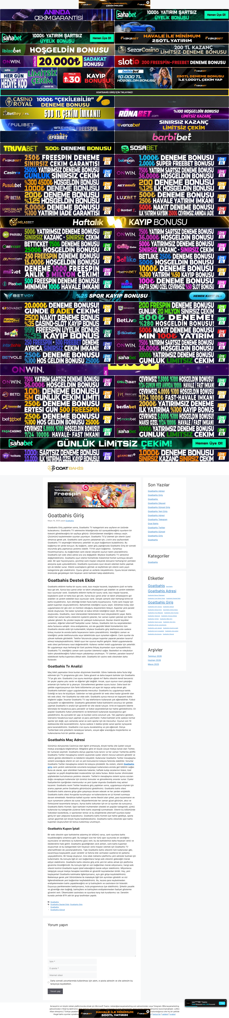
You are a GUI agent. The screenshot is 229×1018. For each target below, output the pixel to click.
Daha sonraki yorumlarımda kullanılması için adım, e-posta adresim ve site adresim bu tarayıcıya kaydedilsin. (91, 982)
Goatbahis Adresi (156, 491)
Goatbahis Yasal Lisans (155, 622)
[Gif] (114, 222)
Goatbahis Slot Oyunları (171, 613)
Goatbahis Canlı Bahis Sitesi (156, 598)
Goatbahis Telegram (157, 519)
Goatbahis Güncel (57, 910)
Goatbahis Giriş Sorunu (155, 606)
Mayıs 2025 (153, 664)
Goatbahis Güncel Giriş (159, 507)
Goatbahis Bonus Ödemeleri (156, 595)
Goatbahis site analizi (171, 631)
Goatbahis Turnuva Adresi (169, 616)
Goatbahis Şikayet (156, 503)
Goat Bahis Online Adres (170, 610)
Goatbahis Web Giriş (166, 619)
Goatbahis (54, 902)
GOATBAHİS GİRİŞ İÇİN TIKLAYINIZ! (114, 92)
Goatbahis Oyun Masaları (155, 613)
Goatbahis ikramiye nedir (170, 628)
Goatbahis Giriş (76, 904)
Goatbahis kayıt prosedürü (156, 631)
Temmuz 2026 (155, 656)
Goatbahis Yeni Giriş (157, 511)
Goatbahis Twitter (156, 527)
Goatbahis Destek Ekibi (59, 904)
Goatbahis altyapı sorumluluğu (157, 625)
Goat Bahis (153, 523)
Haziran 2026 (154, 660)
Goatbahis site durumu (155, 634)
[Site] (57, 160)
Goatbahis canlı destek (155, 628)
